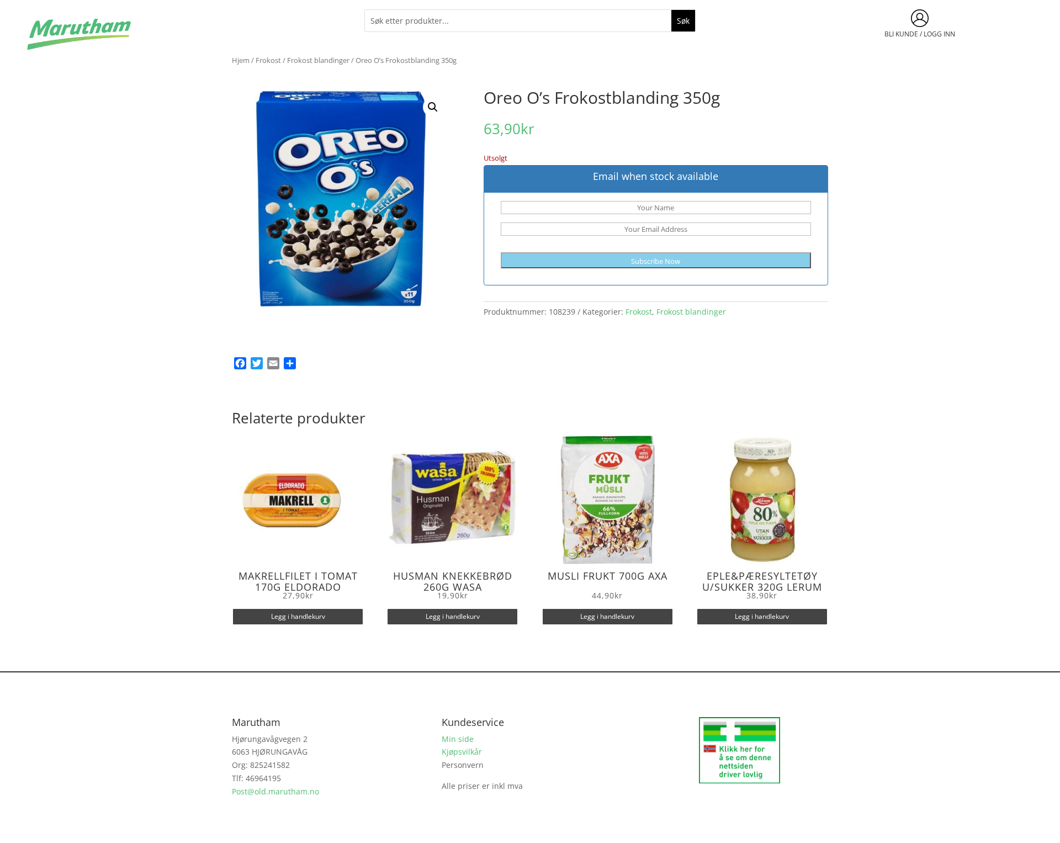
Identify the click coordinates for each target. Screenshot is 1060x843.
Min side (458, 739)
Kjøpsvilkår (462, 751)
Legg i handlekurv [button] (298, 616)
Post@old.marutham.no (275, 791)
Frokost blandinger (318, 60)
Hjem (241, 60)
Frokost (268, 60)
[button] (433, 107)
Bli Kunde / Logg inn (919, 34)
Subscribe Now (655, 261)
